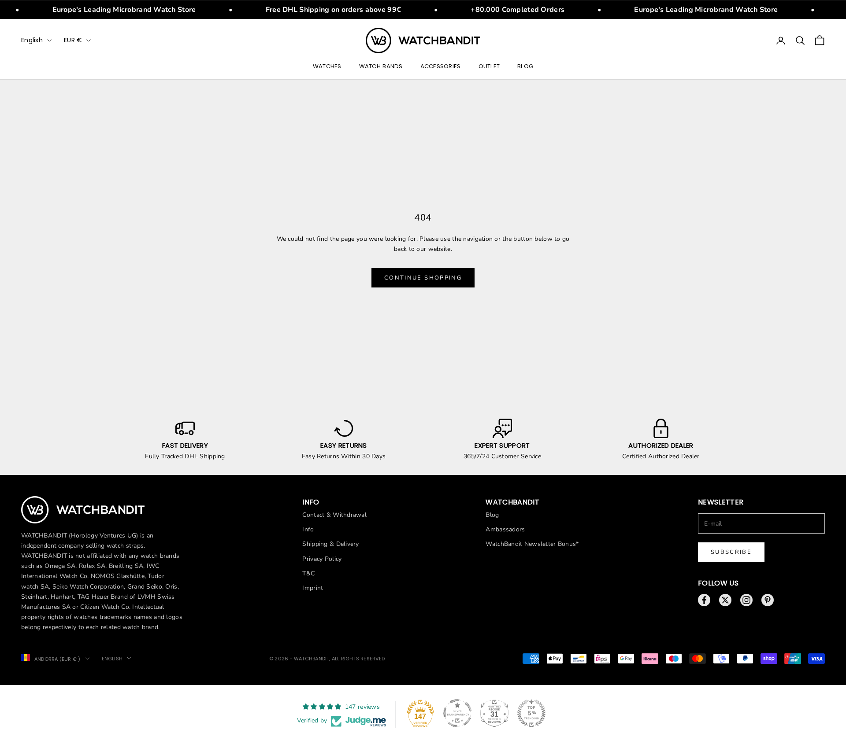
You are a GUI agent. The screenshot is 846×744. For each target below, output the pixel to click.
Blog (525, 66)
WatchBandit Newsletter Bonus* (532, 544)
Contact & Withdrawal (334, 515)
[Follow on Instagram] (746, 600)
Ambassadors (505, 529)
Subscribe (731, 552)
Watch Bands (381, 66)
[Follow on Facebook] (704, 600)
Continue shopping (423, 278)
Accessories (440, 66)
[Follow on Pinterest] (767, 600)
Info (308, 529)
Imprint (312, 588)
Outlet (489, 66)
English (32, 40)
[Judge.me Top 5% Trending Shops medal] (531, 713)
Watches (327, 66)
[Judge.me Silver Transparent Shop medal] (457, 713)
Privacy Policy (321, 559)
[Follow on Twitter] (725, 600)
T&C (308, 573)
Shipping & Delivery (330, 544)
